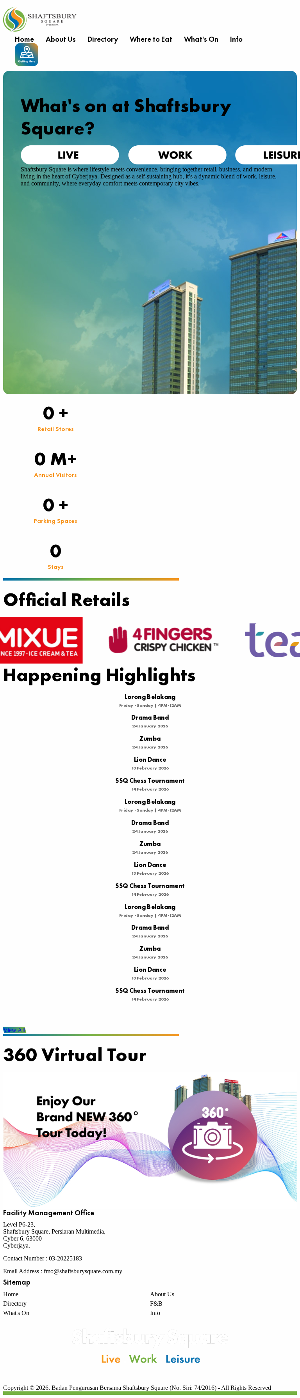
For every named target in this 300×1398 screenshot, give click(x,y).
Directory (103, 39)
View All (14, 1030)
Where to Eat (151, 39)
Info (236, 39)
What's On (201, 39)
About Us (61, 39)
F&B (156, 1303)
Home (24, 39)
